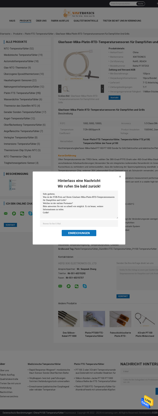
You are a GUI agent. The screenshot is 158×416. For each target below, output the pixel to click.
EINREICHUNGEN (79, 233)
